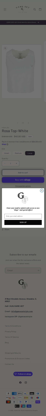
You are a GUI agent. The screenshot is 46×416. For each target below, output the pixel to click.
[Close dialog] (41, 190)
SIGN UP (23, 222)
